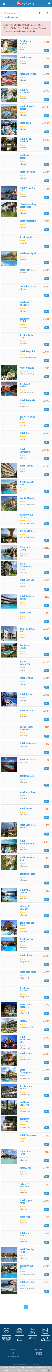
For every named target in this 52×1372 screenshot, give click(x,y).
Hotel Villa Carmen (25, 891)
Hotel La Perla (26, 465)
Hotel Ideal (25, 759)
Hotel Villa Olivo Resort (27, 107)
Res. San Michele (28, 531)
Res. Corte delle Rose (27, 418)
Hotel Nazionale (27, 400)
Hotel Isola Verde (28, 971)
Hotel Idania (25, 122)
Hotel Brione (26, 1053)
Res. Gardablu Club (26, 336)
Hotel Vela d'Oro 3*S (27, 189)
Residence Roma (27, 873)
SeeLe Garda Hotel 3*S (26, 1005)
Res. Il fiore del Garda (27, 924)
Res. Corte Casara (24, 646)
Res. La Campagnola (26, 565)
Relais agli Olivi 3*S (27, 630)
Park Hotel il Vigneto (25, 42)
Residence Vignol (28, 253)
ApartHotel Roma (28, 792)
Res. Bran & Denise (25, 385)
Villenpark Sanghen (24, 907)
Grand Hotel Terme (25, 1152)
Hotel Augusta (26, 808)
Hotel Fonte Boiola (25, 1234)
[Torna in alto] (44, 1364)
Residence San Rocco (26, 1267)
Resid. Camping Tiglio (27, 1250)
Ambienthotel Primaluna (26, 728)
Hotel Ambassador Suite (25, 1039)
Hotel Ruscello (26, 710)
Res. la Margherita (25, 663)
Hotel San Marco (27, 171)
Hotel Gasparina (27, 351)
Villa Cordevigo (27, 367)
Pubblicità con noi (13, 1356)
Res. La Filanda (27, 498)
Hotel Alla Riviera (28, 73)
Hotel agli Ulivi (27, 1282)
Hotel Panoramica (28, 220)
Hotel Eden (25, 269)
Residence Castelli (24, 320)
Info (46, 50)
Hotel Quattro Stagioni (26, 140)
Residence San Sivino (26, 940)
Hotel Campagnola (26, 1071)
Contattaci (13, 1350)
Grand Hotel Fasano (25, 548)
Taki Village (25, 286)
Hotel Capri (25, 824)
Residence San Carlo (26, 516)
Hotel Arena (25, 1167)
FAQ (13, 1353)
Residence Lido (27, 775)
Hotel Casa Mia (27, 580)
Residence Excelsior (24, 1120)
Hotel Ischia (25, 743)
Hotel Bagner (26, 1216)
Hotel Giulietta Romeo (27, 597)
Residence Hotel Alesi (27, 858)
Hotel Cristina (26, 677)
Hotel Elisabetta (27, 955)
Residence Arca (27, 237)
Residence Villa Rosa (27, 483)
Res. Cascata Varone (26, 1087)
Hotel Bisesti (26, 433)
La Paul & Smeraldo (24, 1185)
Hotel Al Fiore (26, 1020)
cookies (31, 1370)
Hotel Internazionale (27, 842)
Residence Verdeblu (24, 989)
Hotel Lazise (25, 612)
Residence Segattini (24, 1103)
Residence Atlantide (24, 303)
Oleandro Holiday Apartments (28, 205)
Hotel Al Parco (26, 57)
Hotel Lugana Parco (26, 1201)
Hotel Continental (25, 450)
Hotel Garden (26, 694)
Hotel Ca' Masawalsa (25, 91)
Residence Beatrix (24, 156)
